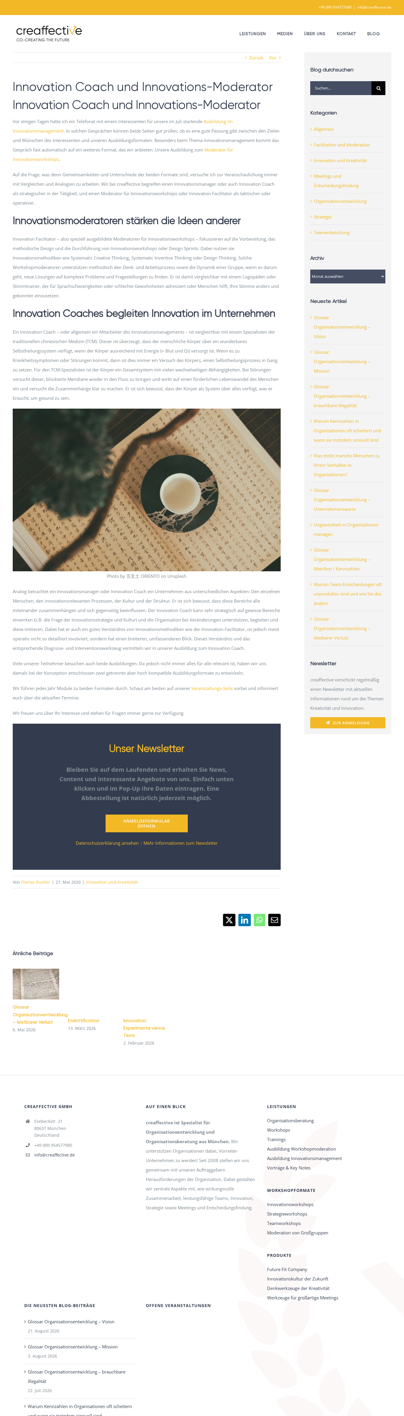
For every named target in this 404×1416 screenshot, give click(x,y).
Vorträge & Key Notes (289, 1168)
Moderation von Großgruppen (297, 1233)
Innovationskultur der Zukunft (297, 1279)
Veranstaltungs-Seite (212, 688)
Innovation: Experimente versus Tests (144, 1028)
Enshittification (83, 1020)
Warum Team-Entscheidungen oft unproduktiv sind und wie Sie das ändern (348, 593)
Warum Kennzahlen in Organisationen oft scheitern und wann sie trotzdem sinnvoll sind (347, 430)
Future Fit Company (287, 1269)
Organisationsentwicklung (340, 201)
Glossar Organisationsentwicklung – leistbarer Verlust (27, 984)
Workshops (278, 1130)
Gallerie (44, 984)
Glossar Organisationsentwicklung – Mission (342, 361)
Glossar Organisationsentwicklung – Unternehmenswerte (342, 499)
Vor (272, 58)
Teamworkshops (284, 1223)
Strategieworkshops (287, 1214)
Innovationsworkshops (290, 1204)
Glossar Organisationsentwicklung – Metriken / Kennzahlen (342, 559)
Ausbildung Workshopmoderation (301, 1149)
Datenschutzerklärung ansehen (107, 843)
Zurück (256, 58)
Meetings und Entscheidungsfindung (336, 180)
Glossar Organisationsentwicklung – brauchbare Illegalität (342, 396)
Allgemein (324, 129)
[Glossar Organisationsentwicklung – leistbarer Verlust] (36, 984)
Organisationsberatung (290, 1120)
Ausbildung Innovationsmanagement (304, 1158)
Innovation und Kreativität (112, 882)
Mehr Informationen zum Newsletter (180, 843)
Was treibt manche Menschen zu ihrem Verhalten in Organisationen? (347, 465)
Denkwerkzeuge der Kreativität (298, 1288)
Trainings (276, 1139)
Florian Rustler (35, 882)
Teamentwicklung (332, 232)
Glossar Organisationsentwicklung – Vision (342, 326)
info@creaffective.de (374, 7)
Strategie (323, 217)
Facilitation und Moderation (342, 145)
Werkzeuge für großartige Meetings (302, 1298)
